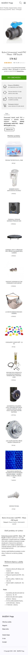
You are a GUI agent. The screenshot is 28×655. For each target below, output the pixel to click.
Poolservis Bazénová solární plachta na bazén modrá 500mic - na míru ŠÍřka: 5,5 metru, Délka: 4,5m (14, 474)
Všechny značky (6, 622)
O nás (4, 638)
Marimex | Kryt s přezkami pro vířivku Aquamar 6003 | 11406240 (14, 251)
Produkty (6, 7)
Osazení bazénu (13, 7)
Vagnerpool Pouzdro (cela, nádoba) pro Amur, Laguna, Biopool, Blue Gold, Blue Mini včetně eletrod (14, 409)
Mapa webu (5, 629)
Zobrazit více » (20, 71)
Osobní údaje (6, 635)
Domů (1, 7)
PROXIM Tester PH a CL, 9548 (14, 160)
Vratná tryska (14, 506)
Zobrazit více (9, 129)
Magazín (4, 625)
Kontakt (4, 642)
